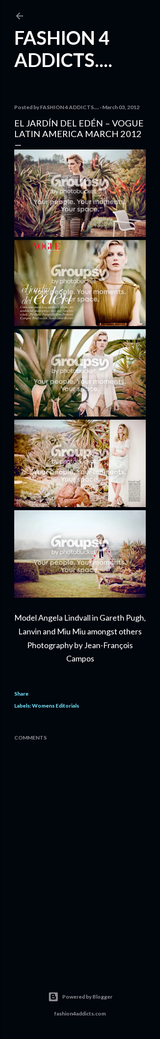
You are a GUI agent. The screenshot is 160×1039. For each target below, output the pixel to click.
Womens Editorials (55, 705)
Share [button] (21, 693)
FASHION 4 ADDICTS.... (63, 49)
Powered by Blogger (87, 996)
